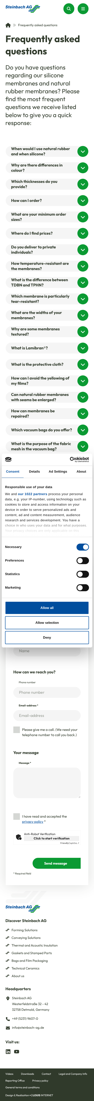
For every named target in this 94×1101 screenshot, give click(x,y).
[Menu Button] (83, 8)
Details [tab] (34, 471)
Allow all (47, 608)
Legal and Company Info (73, 1074)
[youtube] (16, 1051)
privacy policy (32, 822)
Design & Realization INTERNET (29, 1095)
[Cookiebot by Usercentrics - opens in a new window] (70, 459)
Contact (46, 1074)
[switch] (83, 560)
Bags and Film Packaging (30, 961)
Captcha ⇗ (69, 843)
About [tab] (81, 471)
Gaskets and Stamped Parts (32, 953)
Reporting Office (15, 1080)
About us (18, 976)
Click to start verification (52, 838)
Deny (47, 637)
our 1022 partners (32, 494)
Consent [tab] (12, 471)
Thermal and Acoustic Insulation (35, 945)
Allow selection (47, 622)
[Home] (8, 25)
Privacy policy (40, 1080)
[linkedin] (8, 1051)
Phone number (27, 682)
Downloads (27, 1074)
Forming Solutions (25, 930)
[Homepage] (22, 9)
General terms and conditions (22, 1087)
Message (25, 763)
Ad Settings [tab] (58, 471)
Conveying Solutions (26, 938)
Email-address (28, 705)
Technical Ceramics (26, 968)
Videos (9, 1074)
